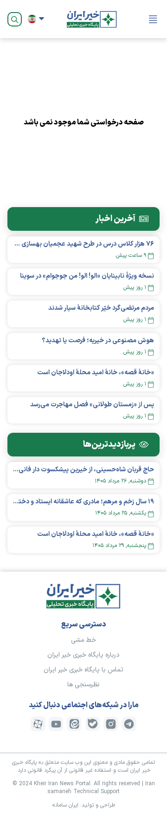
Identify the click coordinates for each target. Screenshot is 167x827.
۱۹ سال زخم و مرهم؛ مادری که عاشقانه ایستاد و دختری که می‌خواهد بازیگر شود (83, 502)
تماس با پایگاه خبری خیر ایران (83, 670)
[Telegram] (129, 723)
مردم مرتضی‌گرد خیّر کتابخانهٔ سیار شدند (101, 308)
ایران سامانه (65, 805)
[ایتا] (74, 723)
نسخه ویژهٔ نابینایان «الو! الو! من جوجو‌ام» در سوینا (87, 276)
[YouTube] (56, 723)
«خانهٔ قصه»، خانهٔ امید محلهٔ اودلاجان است (95, 373)
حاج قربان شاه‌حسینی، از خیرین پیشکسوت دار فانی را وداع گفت (83, 470)
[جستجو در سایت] (14, 19)
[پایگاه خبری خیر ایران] (92, 19)
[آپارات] (38, 723)
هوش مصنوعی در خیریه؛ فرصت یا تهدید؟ (98, 340)
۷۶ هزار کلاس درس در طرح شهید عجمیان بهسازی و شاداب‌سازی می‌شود (83, 244)
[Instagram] (110, 723)
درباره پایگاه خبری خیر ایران (83, 655)
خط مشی (83, 640)
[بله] (92, 723)
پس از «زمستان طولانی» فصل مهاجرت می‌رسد (92, 405)
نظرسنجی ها (83, 685)
